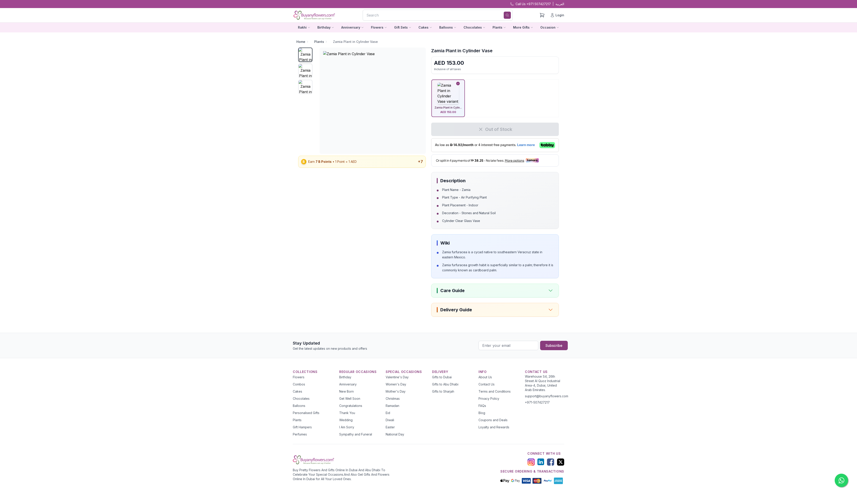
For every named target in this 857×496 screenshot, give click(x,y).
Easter (390, 427)
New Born (346, 391)
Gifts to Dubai (442, 377)
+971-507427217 (537, 402)
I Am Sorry (346, 427)
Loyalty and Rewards (493, 427)
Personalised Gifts (306, 413)
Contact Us (486, 384)
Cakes (297, 391)
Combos (299, 384)
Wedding (346, 420)
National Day (395, 434)
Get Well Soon (349, 398)
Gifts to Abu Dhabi (445, 384)
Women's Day (396, 384)
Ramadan (392, 406)
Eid (388, 413)
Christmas (393, 398)
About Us (485, 377)
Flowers (298, 377)
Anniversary (348, 384)
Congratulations (350, 406)
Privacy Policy (488, 398)
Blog (481, 413)
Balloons (299, 406)
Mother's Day (396, 391)
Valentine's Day (397, 377)
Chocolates (301, 398)
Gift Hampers (302, 427)
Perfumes (300, 434)
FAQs (482, 406)
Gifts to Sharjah (443, 391)
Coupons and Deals (493, 420)
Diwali (390, 420)
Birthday (345, 377)
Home (300, 42)
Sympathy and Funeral (355, 434)
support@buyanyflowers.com (546, 396)
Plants (319, 42)
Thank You (347, 413)
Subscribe (553, 345)
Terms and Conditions (494, 391)
